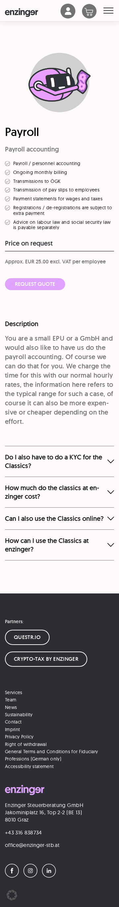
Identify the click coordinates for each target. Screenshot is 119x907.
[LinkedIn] (50, 875)
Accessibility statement (29, 766)
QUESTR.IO (27, 637)
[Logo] (32, 12)
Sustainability (18, 715)
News (11, 707)
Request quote (35, 284)
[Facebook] (13, 875)
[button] (12, 895)
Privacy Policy (19, 737)
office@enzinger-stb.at (32, 845)
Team (10, 700)
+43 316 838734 (23, 832)
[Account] (68, 16)
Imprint (12, 729)
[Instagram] (32, 875)
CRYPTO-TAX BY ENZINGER (46, 658)
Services (13, 692)
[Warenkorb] (92, 12)
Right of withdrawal (26, 744)
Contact (13, 722)
